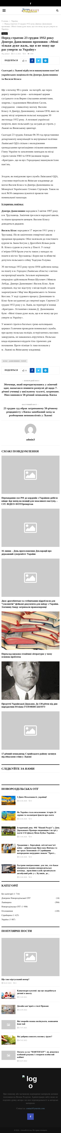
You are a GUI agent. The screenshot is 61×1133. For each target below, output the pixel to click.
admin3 (7, 53)
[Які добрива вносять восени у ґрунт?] (8, 1040)
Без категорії (7, 893)
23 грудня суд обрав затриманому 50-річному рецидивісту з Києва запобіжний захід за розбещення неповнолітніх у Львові (31, 412)
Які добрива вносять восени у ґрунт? (34, 1036)
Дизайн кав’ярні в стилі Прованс (33, 1006)
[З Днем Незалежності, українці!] (8, 800)
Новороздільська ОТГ (11, 906)
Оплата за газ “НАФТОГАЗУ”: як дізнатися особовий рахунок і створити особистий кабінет (38, 1054)
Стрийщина (6, 915)
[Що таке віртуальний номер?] (30, 957)
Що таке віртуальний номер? (15, 979)
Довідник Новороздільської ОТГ (16, 898)
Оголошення (7, 911)
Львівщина (6, 902)
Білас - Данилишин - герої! (14, 361)
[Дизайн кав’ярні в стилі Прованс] (8, 1009)
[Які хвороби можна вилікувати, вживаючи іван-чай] (8, 1024)
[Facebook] (30, 1116)
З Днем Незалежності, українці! (32, 797)
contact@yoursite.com (35, 1108)
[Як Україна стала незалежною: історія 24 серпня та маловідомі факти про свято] (8, 815)
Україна (4, 34)
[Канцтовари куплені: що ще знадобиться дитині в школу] (8, 994)
